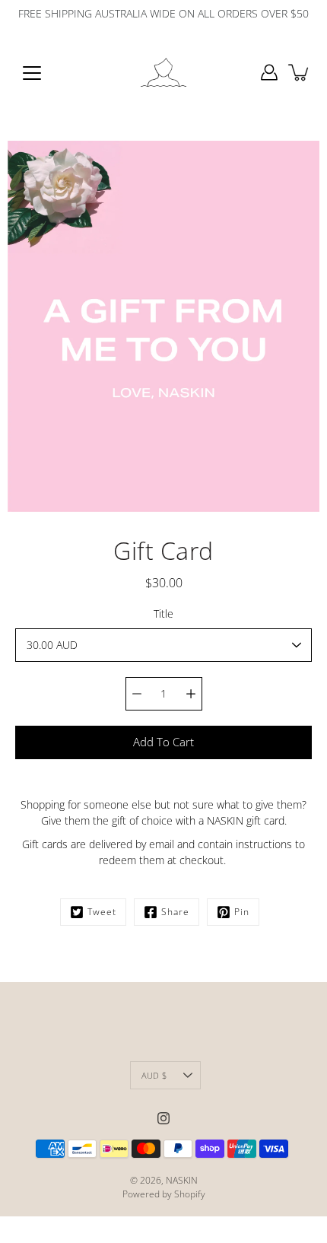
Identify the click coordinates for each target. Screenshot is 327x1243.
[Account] (269, 72)
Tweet (101, 911)
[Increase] (190, 694)
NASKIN (182, 1180)
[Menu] (32, 73)
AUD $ (154, 1075)
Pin (241, 911)
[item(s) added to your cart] (299, 72)
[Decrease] (136, 694)
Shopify (189, 1193)
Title (163, 613)
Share (175, 911)
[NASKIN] (163, 72)
